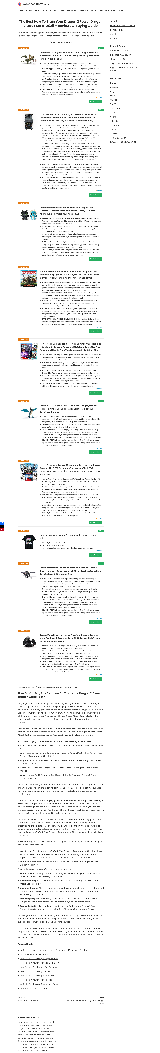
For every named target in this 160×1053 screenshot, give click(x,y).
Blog (37, 11)
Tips (113, 112)
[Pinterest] (2, 529)
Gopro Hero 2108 (117, 59)
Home (20, 11)
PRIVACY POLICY (118, 138)
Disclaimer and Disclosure (122, 25)
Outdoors (115, 125)
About (113, 34)
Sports (113, 117)
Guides (53, 11)
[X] (2, 526)
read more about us (93, 934)
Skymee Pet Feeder (119, 50)
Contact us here (64, 934)
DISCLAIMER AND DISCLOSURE (111, 11)
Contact (114, 38)
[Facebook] (2, 523)
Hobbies (115, 121)
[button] (87, 10)
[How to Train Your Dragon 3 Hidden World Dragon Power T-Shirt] (29, 542)
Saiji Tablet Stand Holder (121, 63)
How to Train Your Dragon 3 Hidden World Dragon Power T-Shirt (69, 537)
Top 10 (61, 11)
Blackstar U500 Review (120, 55)
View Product (95, 101)
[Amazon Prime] (99, 98)
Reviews (29, 11)
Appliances (115, 108)
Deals (45, 11)
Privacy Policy (116, 30)
